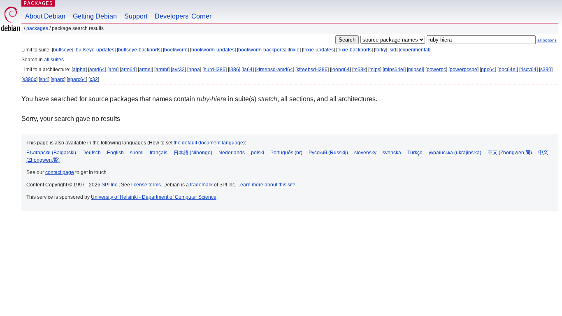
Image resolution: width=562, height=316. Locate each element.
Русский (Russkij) (328, 153)
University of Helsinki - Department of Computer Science (153, 197)
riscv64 (528, 69)
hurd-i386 (214, 69)
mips (374, 69)
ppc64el (508, 69)
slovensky (365, 153)
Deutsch (91, 153)
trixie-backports (354, 50)
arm (113, 69)
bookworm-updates (213, 50)
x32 (94, 79)
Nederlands (231, 153)
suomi (137, 153)
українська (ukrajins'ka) (455, 153)
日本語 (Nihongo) (193, 153)
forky (380, 50)
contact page (59, 172)
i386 (234, 69)
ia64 (248, 69)
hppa (194, 69)
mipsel (415, 69)
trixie (294, 50)
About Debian (45, 16)
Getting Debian (95, 16)
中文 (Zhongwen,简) (510, 153)
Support (135, 16)
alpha (79, 69)
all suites (54, 60)
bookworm (176, 50)
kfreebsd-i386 (312, 69)
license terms (146, 185)
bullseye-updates (95, 50)
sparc (58, 79)
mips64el (394, 69)
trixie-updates (318, 50)
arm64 (128, 69)
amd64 (97, 69)
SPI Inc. (110, 185)
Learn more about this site (266, 185)
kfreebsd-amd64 (274, 69)
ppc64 (488, 69)
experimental (414, 50)
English (115, 153)
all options (547, 40)
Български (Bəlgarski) (51, 153)
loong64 (340, 69)
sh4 (44, 79)
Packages (38, 3)
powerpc (436, 69)
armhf (162, 69)
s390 (545, 69)
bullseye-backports (139, 50)
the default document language (208, 143)
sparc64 (77, 79)
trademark (201, 185)
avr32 (178, 69)
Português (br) (286, 153)
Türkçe (415, 153)
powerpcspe (463, 69)
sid (393, 50)
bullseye (62, 50)
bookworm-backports (261, 50)
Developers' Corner (183, 16)
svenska (392, 153)
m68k (359, 69)
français (158, 153)
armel (145, 69)
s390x (29, 79)
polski (257, 153)
